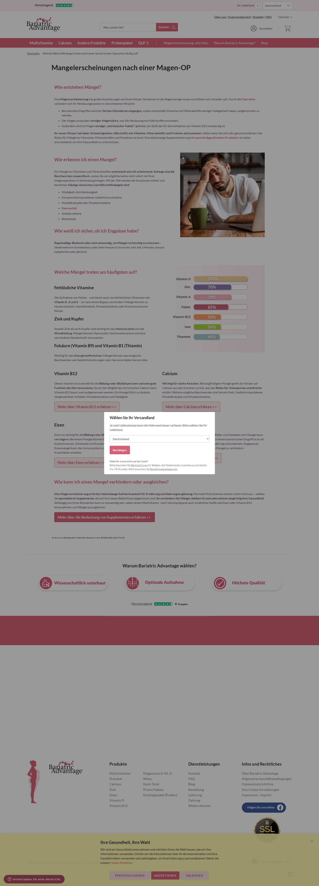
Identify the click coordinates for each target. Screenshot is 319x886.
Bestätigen (120, 450)
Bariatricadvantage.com (163, 468)
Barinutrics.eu (139, 465)
